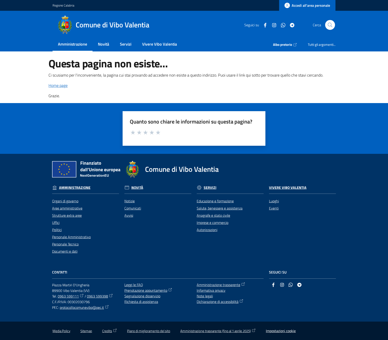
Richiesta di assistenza (141, 301)
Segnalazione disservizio (142, 296)
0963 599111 (68, 296)
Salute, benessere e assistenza (219, 208)
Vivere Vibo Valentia (287, 187)
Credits (107, 330)
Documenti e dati (64, 251)
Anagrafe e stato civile (213, 215)
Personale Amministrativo (71, 237)
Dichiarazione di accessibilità (217, 301)
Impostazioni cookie (281, 330)
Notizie (129, 201)
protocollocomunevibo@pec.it (82, 307)
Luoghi (274, 201)
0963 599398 (97, 296)
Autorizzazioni (207, 229)
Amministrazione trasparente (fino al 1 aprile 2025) (215, 330)
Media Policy (61, 330)
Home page (58, 85)
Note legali (205, 296)
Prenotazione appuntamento (145, 290)
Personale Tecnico (65, 244)
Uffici (56, 222)
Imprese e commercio (212, 222)
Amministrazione (74, 187)
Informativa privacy (211, 290)
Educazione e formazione (215, 201)
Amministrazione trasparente (218, 284)
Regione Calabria (63, 5)
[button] (330, 25)
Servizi (210, 187)
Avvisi (128, 215)
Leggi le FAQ (133, 284)
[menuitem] (73, 44)
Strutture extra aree (67, 215)
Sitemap (86, 330)
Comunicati (132, 208)
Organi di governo (65, 201)
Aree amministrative (67, 208)
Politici (57, 229)
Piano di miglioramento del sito (148, 330)
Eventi (274, 208)
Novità (137, 187)
